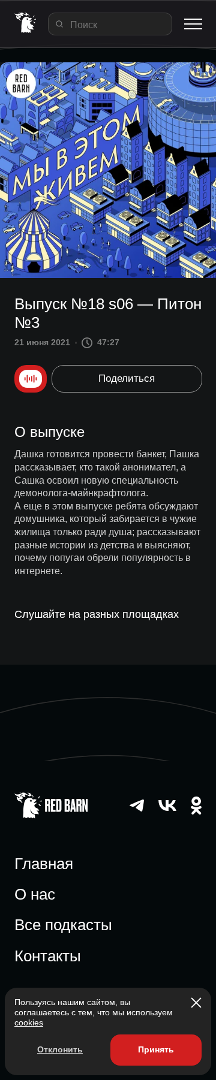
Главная (43, 864)
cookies (28, 1022)
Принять (156, 1049)
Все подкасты (63, 925)
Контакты (47, 956)
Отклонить (60, 1049)
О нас (34, 894)
